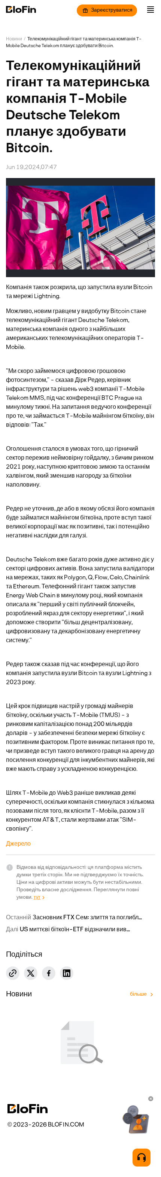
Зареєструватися (112, 10)
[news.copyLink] (12, 973)
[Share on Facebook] (48, 973)
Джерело (18, 844)
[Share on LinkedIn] (66, 973)
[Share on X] (30, 973)
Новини (14, 39)
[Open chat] (142, 1158)
